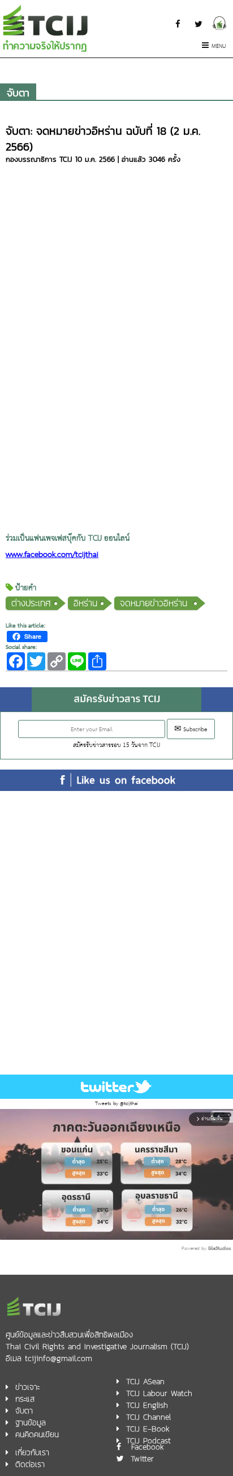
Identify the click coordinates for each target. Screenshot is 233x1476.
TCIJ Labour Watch (159, 1393)
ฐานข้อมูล (30, 1423)
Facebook (147, 1447)
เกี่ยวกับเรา (32, 1453)
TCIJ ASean (145, 1381)
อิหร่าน (85, 602)
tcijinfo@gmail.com (58, 1358)
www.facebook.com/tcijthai (52, 555)
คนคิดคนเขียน (37, 1434)
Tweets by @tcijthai (116, 1103)
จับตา (18, 92)
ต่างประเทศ (31, 602)
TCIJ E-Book (148, 1429)
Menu (219, 46)
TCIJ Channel (148, 1417)
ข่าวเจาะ (27, 1387)
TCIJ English (147, 1405)
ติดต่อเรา (30, 1464)
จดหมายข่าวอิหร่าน (155, 602)
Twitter (142, 1459)
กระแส (24, 1399)
